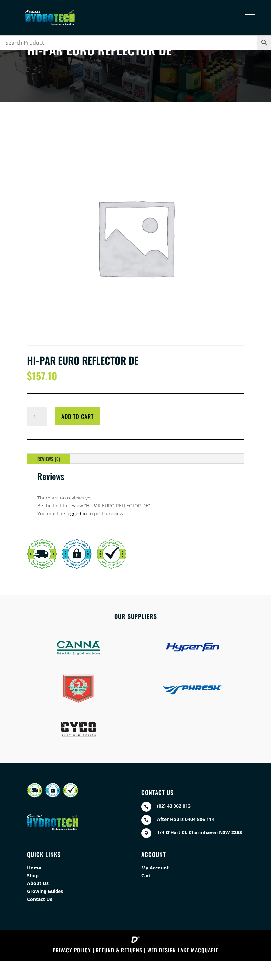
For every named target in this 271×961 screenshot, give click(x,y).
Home (34, 868)
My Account (155, 868)
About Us (38, 883)
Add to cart (77, 416)
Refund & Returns (119, 950)
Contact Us (39, 899)
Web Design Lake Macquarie (182, 950)
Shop (33, 875)
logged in (76, 513)
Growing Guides (45, 891)
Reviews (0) (48, 458)
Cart (146, 875)
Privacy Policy (72, 950)
